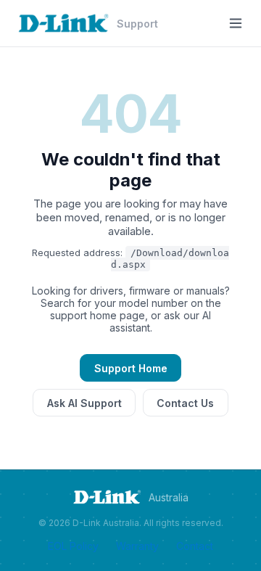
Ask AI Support (84, 403)
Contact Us (185, 403)
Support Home (130, 368)
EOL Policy (73, 546)
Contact (194, 546)
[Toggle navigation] (236, 23)
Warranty (137, 546)
